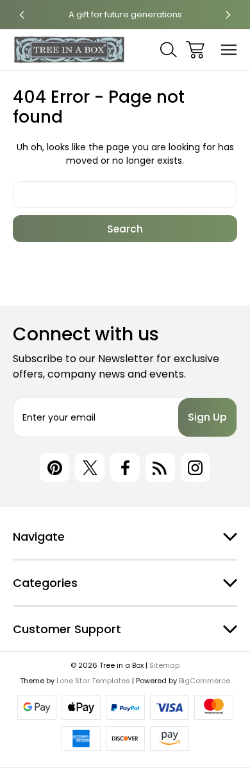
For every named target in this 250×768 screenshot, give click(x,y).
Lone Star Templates (93, 681)
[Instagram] (195, 467)
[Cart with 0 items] (195, 49)
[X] (89, 467)
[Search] (168, 50)
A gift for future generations (125, 14)
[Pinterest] (54, 467)
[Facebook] (125, 467)
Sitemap (164, 665)
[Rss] (160, 467)
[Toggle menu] (229, 49)
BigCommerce (204, 681)
